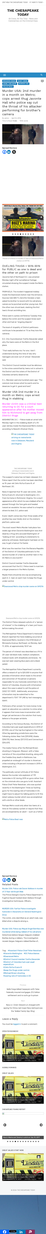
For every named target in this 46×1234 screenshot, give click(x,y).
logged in (17, 1024)
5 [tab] (23, 234)
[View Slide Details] (23, 218)
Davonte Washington (13, 953)
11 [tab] (33, 1141)
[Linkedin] (9, 152)
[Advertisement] (23, 48)
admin (6, 118)
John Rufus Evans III (13, 967)
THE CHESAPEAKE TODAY (23, 12)
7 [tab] (28, 234)
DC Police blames (32, 953)
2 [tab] (15, 234)
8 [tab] (30, 234)
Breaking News (9, 81)
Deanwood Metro (12, 956)
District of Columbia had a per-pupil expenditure (18, 963)
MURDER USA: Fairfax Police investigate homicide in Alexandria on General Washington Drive (21, 912)
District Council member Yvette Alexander (22, 959)
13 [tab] (38, 1141)
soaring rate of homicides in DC (18, 976)
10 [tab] (30, 1141)
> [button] (41, 217)
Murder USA (24, 83)
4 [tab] (20, 234)
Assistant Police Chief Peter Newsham (25, 951)
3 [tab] (18, 234)
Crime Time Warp (10, 83)
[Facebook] (4, 152)
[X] (14, 152)
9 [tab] (33, 234)
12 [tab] (36, 1141)
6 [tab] (25, 234)
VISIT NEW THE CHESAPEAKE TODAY (15, 2)
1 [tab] (12, 234)
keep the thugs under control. (17, 970)
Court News (22, 81)
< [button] (5, 217)
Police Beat (8, 86)
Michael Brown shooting (15, 973)
